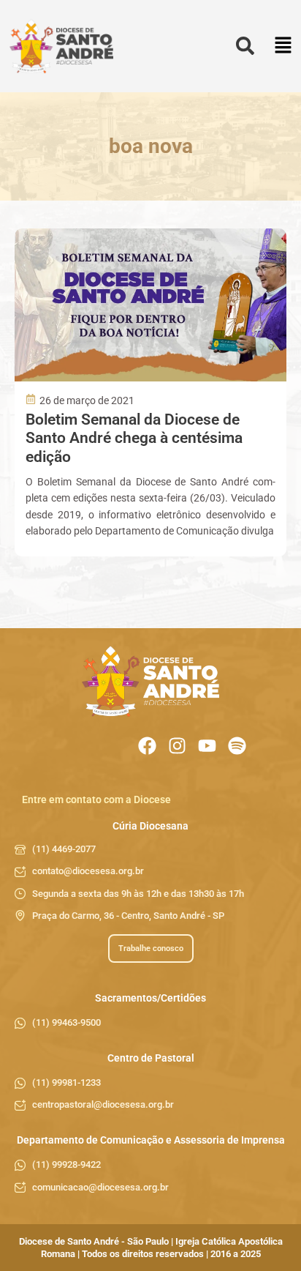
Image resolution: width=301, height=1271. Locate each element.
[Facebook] (147, 745)
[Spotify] (237, 745)
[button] (283, 46)
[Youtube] (207, 745)
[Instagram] (177, 745)
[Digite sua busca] (245, 46)
